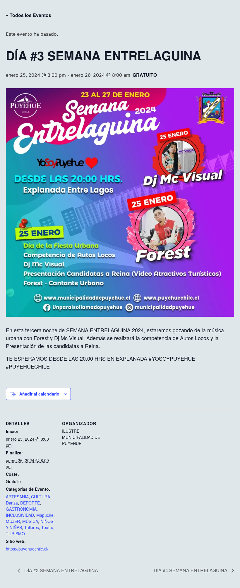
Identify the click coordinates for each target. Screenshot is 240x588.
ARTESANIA (17, 497)
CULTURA (40, 497)
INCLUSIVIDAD (20, 515)
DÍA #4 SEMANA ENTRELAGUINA (191, 570)
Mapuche (45, 515)
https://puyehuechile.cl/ (27, 549)
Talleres (31, 527)
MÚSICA (30, 521)
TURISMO (15, 533)
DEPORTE (30, 503)
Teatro (47, 527)
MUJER (13, 521)
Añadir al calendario (39, 394)
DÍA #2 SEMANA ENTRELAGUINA (60, 570)
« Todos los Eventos (28, 15)
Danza (12, 503)
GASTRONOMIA (21, 509)
